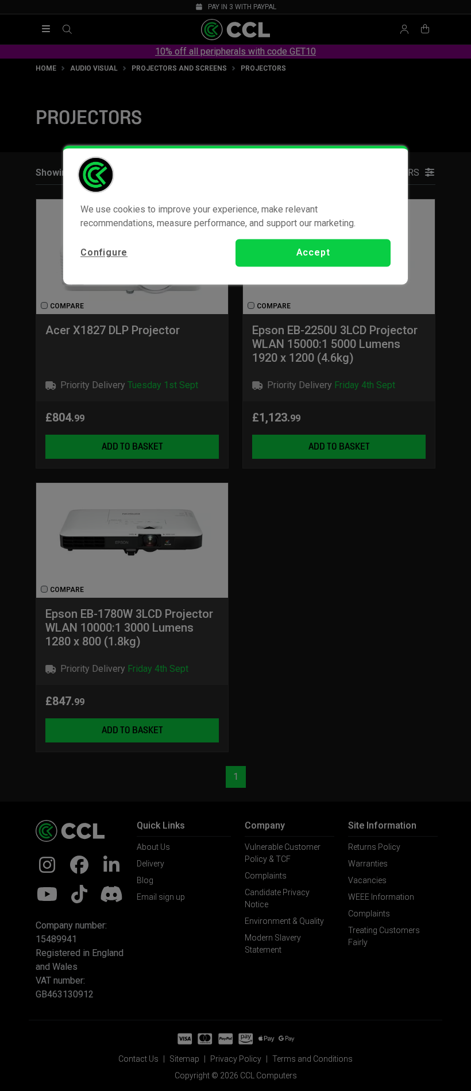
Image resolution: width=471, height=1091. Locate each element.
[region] (235, 214)
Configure (104, 252)
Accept (313, 252)
